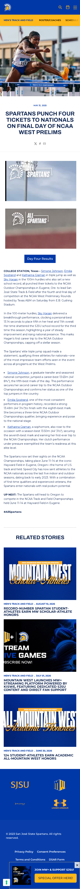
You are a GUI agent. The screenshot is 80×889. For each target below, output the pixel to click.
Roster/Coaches (50, 20)
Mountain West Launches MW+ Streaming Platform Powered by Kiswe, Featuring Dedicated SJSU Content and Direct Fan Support (35, 685)
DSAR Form (57, 859)
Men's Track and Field (18, 603)
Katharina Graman (33, 275)
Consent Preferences (51, 851)
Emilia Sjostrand (17, 400)
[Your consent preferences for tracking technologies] (6, 882)
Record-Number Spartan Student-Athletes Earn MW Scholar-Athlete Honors (38, 612)
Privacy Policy (24, 851)
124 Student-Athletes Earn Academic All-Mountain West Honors (38, 756)
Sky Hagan (11, 279)
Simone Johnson (52, 271)
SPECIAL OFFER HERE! (57, 879)
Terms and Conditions (30, 859)
